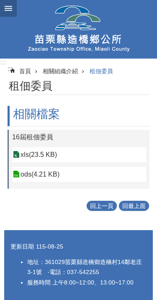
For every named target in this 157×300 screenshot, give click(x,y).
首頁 (25, 71)
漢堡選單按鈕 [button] (8, 8)
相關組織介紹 (60, 71)
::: (3, 62)
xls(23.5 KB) (39, 154)
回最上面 (134, 206)
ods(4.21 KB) (40, 174)
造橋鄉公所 (78, 29)
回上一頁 (101, 206)
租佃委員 (101, 71)
